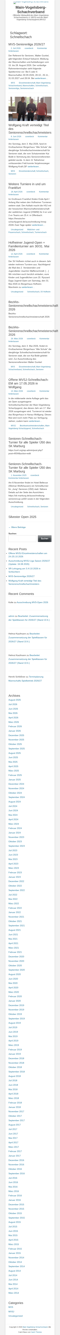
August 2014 (14, 1271)
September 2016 (16, 1173)
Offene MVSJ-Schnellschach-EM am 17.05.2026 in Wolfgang (28, 383)
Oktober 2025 (15, 744)
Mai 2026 (13, 713)
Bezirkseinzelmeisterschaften (32, 426)
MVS (13, 83)
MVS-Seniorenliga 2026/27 (26, 44)
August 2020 (14, 974)
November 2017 (16, 1111)
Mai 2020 (13, 983)
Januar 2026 (14, 731)
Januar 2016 (14, 1200)
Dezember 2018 (16, 1058)
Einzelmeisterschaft (27, 83)
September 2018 (16, 1071)
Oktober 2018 (15, 1067)
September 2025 (16, 748)
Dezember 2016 (16, 1160)
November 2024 (16, 788)
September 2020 (16, 970)
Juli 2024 (12, 806)
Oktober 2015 (15, 1213)
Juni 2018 (13, 1085)
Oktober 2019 (15, 1014)
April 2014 (13, 1288)
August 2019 (14, 1023)
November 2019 (16, 1009)
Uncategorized (17, 229)
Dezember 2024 (16, 784)
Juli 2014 (12, 1275)
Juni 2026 (13, 709)
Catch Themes (36, 1332)
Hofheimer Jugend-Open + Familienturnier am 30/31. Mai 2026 (28, 246)
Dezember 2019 (16, 1005)
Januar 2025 (14, 779)
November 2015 (16, 1209)
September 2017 (16, 1120)
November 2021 (16, 917)
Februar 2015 (15, 1249)
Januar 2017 (14, 1155)
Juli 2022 (12, 894)
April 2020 (13, 987)
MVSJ (13, 426)
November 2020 (16, 961)
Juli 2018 (12, 1080)
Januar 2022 (14, 912)
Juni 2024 (13, 810)
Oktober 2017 (15, 1116)
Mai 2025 (13, 762)
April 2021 (13, 943)
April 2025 (13, 766)
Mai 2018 (13, 1089)
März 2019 (13, 1045)
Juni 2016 (13, 1182)
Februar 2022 (15, 908)
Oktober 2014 (15, 1262)
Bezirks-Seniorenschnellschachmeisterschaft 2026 (33, 305)
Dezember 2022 (16, 881)
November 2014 (16, 1257)
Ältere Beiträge (17, 527)
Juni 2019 (13, 1032)
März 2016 (13, 1191)
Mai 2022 (13, 899)
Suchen (12, 533)
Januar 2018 (14, 1107)
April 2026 (13, 717)
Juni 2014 (13, 1279)
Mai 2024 (13, 815)
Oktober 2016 (15, 1169)
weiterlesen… (41, 78)
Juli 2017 (12, 1129)
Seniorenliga (13, 88)
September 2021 (16, 925)
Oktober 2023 (15, 841)
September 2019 (16, 1018)
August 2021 (14, 930)
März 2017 (13, 1147)
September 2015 (16, 1218)
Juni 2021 (13, 934)
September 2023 (16, 846)
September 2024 (16, 797)
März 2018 (13, 1098)
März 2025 (13, 770)
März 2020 (13, 992)
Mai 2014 (13, 1284)
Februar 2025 (15, 775)
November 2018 (16, 1063)
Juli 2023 (12, 850)
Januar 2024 (14, 832)
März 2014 (13, 1293)
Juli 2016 (12, 1178)
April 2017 (13, 1142)
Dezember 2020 (16, 956)
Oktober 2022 (15, 885)
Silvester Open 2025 (22, 517)
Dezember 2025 (16, 735)
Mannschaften (28, 86)
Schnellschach (41, 86)
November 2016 (16, 1164)
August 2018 (14, 1076)
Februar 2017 (15, 1151)
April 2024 (13, 819)
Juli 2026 (12, 704)
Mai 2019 (13, 1036)
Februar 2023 (15, 872)
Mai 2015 (13, 1235)
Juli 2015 (12, 1226)
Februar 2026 (15, 726)
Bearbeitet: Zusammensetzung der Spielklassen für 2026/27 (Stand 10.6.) (27, 637)
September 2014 (16, 1266)
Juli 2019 (12, 1027)
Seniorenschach (27, 88)
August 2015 (14, 1222)
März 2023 (13, 868)
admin (11, 616)
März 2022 (13, 903)
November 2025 (16, 739)
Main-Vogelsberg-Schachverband (31, 9)
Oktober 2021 (15, 921)
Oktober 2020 (15, 965)
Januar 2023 (14, 877)
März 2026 (13, 722)
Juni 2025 (13, 757)
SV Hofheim (45, 292)
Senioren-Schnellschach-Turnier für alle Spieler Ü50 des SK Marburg (29, 442)
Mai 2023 (13, 859)
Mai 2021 (13, 939)
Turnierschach (41, 232)
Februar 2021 (15, 952)
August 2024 (14, 801)
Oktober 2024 (15, 793)
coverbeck (29, 48)
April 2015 (13, 1240)
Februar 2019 (15, 1049)
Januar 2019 (14, 1054)
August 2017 (14, 1124)
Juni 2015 (13, 1231)
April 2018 (13, 1093)
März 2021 (13, 948)
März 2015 (13, 1244)
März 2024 (13, 824)
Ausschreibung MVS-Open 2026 (32, 602)
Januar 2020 (14, 1001)
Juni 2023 (13, 854)
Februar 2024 (15, 828)
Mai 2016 (13, 1187)
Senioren (12, 174)
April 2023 (13, 863)
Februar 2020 (15, 996)
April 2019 (13, 1040)
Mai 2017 (13, 1138)
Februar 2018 (15, 1102)
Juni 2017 (13, 1133)
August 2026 (14, 700)
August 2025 (14, 753)
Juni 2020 (13, 979)
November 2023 (16, 837)
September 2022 (16, 890)
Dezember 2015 (16, 1204)
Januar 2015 (14, 1253)
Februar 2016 (15, 1195)
